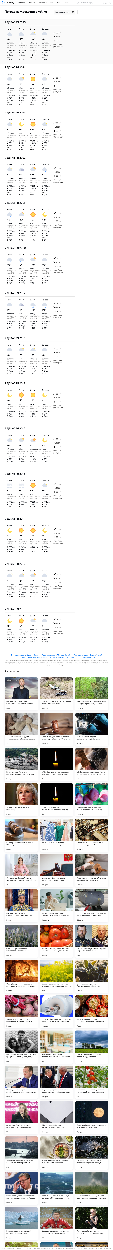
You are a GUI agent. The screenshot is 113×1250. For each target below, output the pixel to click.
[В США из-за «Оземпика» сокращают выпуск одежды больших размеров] (56, 835)
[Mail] (3, 2)
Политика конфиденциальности (44, 1248)
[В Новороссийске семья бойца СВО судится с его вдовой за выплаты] (21, 835)
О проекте (29, 1248)
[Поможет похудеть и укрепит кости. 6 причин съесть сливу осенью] (91, 799)
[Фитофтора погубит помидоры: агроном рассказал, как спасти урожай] (56, 941)
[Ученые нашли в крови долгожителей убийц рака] (91, 729)
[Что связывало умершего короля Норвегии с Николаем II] (91, 941)
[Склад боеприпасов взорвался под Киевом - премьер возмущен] (21, 976)
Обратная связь (82, 1248)
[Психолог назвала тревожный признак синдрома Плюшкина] (91, 835)
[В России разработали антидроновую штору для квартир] (56, 1117)
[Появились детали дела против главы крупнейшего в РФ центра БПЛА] (56, 729)
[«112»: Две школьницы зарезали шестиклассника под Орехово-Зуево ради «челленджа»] (56, 764)
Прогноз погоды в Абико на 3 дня (24, 655)
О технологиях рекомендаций (65, 1248)
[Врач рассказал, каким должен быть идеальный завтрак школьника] (56, 1153)
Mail (3, 1248)
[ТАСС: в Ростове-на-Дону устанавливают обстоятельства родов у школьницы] (21, 729)
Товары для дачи (88, 657)
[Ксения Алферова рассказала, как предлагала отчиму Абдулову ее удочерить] (21, 1047)
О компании (10, 1248)
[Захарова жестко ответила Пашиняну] (21, 799)
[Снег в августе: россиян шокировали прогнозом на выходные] (21, 941)
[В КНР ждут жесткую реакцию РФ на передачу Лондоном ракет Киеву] (91, 905)
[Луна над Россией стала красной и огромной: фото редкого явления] (91, 1117)
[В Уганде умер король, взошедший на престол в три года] (21, 905)
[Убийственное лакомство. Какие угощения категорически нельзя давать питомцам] (91, 764)
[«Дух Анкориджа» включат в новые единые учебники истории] (56, 1082)
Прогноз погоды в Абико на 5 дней (56, 655)
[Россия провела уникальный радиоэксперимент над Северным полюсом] (21, 1223)
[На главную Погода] (10, 2)
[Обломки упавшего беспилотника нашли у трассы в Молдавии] (56, 693)
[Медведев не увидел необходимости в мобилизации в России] (21, 1082)
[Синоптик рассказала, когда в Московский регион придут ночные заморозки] (91, 1153)
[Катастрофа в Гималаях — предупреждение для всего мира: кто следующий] (21, 764)
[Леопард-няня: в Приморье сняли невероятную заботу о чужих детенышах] (91, 693)
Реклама (18, 1248)
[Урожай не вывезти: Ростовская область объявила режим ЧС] (21, 1153)
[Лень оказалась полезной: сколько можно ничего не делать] (91, 870)
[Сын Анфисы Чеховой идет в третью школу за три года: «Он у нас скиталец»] (21, 870)
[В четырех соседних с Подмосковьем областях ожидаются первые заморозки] (91, 976)
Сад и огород (72, 657)
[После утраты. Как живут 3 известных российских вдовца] (21, 693)
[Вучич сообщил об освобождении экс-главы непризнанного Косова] (21, 1188)
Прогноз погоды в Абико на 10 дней (32, 657)
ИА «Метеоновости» (104, 1248)
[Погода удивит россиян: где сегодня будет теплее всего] (91, 1047)
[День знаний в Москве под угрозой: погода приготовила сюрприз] (91, 1223)
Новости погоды (57, 657)
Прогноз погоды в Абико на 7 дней (88, 655)
